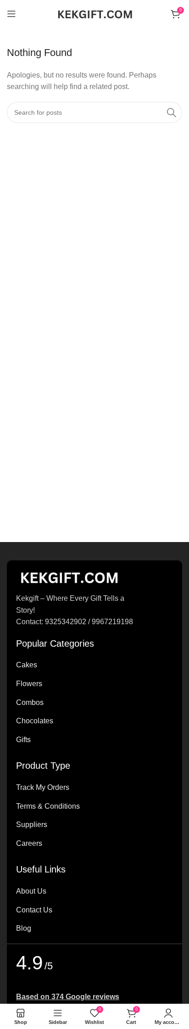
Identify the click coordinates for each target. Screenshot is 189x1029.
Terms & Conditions (48, 806)
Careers (29, 843)
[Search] (171, 112)
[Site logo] (94, 13)
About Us (31, 891)
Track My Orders (42, 787)
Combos (30, 702)
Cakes (26, 665)
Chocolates (34, 721)
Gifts (23, 740)
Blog (23, 928)
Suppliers (31, 824)
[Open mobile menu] (11, 14)
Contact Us (34, 910)
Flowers (29, 684)
